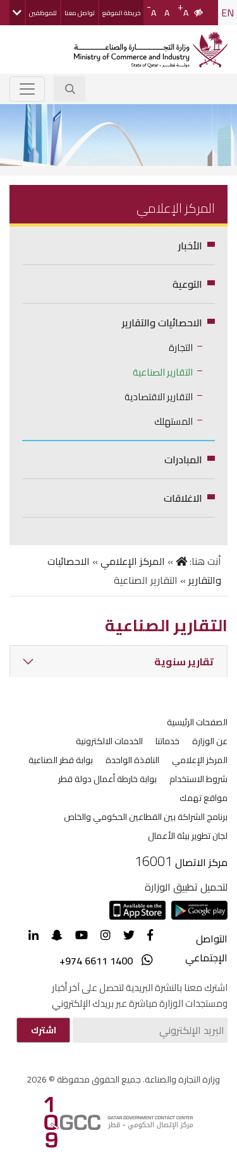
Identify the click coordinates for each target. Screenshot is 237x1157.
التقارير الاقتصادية (159, 397)
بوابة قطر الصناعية (60, 760)
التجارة (181, 347)
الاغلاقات (183, 498)
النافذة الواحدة (132, 760)
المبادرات (183, 459)
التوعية (187, 284)
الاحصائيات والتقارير (162, 322)
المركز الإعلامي (132, 561)
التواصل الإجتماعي (206, 948)
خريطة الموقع (121, 13)
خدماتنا (167, 741)
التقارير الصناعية (163, 372)
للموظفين (43, 13)
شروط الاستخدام (198, 779)
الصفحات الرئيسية (197, 722)
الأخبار (190, 245)
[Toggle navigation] (27, 89)
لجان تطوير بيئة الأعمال (188, 836)
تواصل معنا (79, 13)
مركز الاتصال (201, 862)
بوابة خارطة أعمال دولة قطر (107, 779)
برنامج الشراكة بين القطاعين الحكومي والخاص (146, 817)
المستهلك (173, 421)
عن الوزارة (210, 741)
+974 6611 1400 (96, 960)
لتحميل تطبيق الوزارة (186, 886)
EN (227, 12)
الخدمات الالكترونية (109, 741)
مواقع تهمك (203, 798)
